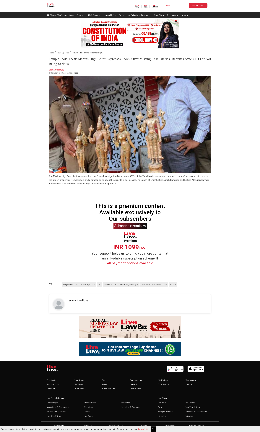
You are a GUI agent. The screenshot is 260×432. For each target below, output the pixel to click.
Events (160, 407)
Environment (191, 380)
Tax (103, 380)
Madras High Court (87, 285)
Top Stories (62, 15)
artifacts (173, 285)
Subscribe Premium (198, 5)
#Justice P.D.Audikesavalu (151, 285)
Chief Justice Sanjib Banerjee (126, 285)
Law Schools (132, 15)
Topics (53, 15)
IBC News (78, 384)
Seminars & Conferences (56, 412)
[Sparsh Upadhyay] (58, 304)
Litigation (189, 416)
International (135, 388)
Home (51, 53)
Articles (122, 15)
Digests (144, 15)
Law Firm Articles (193, 407)
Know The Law (108, 388)
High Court (93, 15)
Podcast (189, 384)
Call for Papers (52, 403)
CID (99, 285)
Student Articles (90, 403)
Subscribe (130, 225)
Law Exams (88, 416)
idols (165, 285)
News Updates (111, 15)
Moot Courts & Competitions (58, 407)
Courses (87, 412)
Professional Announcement (196, 412)
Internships (162, 416)
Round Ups (134, 384)
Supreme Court (74, 15)
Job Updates (172, 15)
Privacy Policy (144, 429)
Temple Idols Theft (70, 285)
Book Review (163, 384)
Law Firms (159, 15)
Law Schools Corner (55, 398)
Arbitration (79, 388)
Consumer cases (136, 380)
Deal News (162, 403)
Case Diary (108, 285)
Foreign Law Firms (165, 412)
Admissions (88, 407)
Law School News (54, 416)
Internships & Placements (130, 407)
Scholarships (125, 403)
